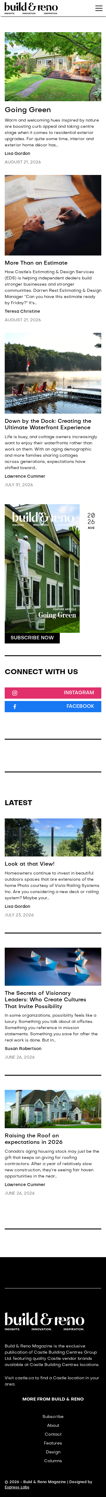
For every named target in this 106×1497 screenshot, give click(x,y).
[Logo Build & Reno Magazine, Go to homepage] (31, 8)
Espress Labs (17, 1487)
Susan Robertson (23, 1049)
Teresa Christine (22, 311)
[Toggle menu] (99, 8)
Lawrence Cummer (25, 476)
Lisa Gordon (17, 154)
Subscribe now (32, 638)
